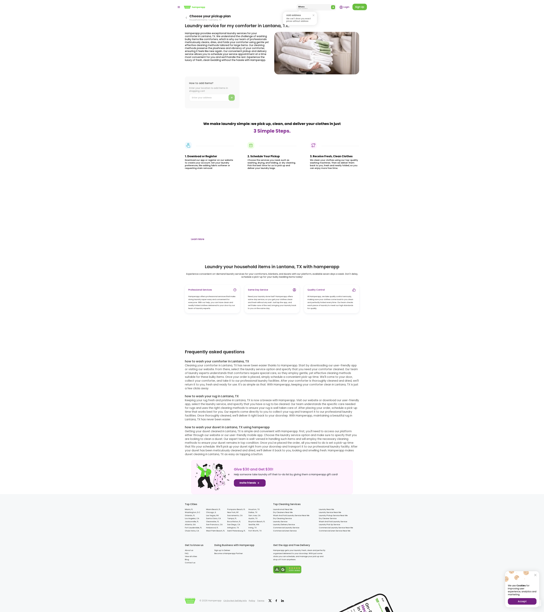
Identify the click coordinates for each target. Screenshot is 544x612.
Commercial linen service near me (334, 531)
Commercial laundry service (286, 527)
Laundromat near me (283, 509)
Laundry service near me (330, 512)
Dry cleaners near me (283, 512)
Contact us (190, 562)
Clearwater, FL (212, 521)
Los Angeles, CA (192, 518)
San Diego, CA (233, 524)
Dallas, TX (252, 512)
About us (189, 550)
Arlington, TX (233, 527)
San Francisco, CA (214, 524)
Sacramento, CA (235, 515)
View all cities (191, 556)
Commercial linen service (285, 531)
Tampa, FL (231, 518)
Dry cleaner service (328, 518)
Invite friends (248, 482)
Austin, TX (252, 518)
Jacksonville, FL (191, 521)
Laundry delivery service (284, 524)
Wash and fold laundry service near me (291, 515)
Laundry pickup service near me (333, 515)
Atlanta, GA (190, 524)
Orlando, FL (190, 515)
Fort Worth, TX (255, 531)
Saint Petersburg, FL (236, 531)
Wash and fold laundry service (333, 521)
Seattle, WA (253, 524)
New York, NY (233, 512)
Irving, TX (252, 527)
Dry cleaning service (282, 518)
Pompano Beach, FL (236, 509)
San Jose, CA (254, 515)
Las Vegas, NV (212, 515)
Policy (252, 601)
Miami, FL (189, 509)
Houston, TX (254, 509)
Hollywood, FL (212, 527)
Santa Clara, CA (213, 518)
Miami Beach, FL (213, 509)
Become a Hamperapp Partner (228, 553)
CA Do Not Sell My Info (235, 601)
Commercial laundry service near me (336, 527)
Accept (522, 601)
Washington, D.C (192, 512)
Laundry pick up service (329, 524)
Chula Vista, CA (192, 531)
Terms (260, 601)
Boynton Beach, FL (256, 521)
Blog (187, 559)
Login (346, 7)
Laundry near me (326, 509)
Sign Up (359, 7)
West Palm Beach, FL (215, 531)
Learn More (197, 239)
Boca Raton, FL (234, 521)
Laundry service (280, 521)
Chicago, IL (211, 512)
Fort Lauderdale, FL (193, 527)
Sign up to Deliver (222, 550)
